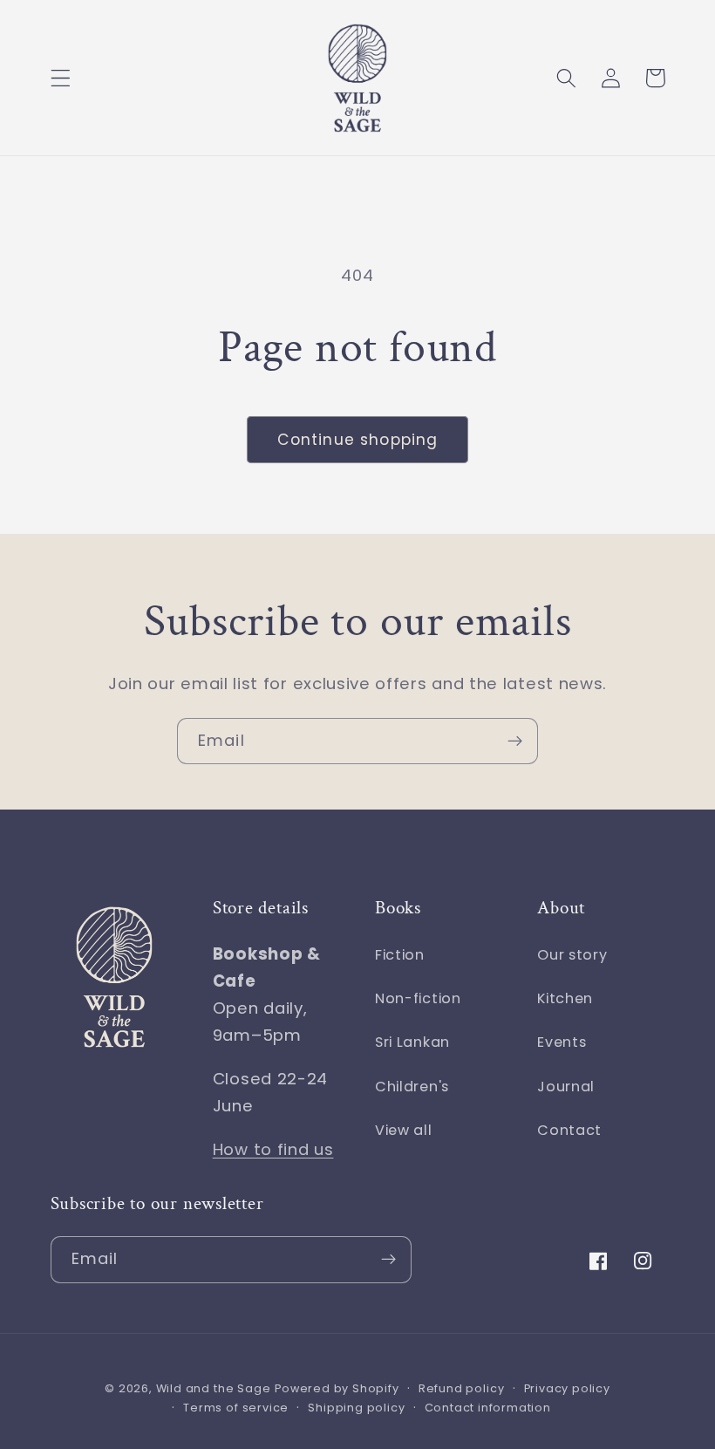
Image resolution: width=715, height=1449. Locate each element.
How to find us (273, 1149)
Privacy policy (567, 1388)
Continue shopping (358, 439)
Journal (566, 1086)
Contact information (488, 1407)
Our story (572, 955)
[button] (60, 78)
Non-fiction (418, 998)
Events (561, 1042)
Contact (569, 1130)
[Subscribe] (515, 741)
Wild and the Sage (213, 1388)
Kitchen (565, 998)
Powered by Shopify (337, 1388)
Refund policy (461, 1388)
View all (403, 1130)
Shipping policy (356, 1407)
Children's (412, 1086)
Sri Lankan (412, 1042)
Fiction (400, 955)
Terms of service (236, 1407)
